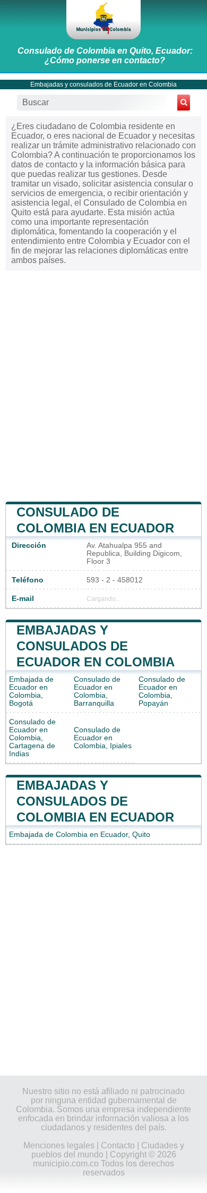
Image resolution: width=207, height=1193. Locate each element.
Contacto (118, 1145)
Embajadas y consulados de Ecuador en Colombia (103, 84)
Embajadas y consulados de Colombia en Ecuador (95, 801)
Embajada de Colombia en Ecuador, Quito (79, 835)
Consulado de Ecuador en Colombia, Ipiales (103, 738)
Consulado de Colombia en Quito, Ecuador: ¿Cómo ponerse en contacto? (105, 55)
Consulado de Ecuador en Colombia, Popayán (162, 691)
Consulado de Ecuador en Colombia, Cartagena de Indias (32, 738)
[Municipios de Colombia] (103, 19)
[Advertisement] (103, 385)
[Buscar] (183, 103)
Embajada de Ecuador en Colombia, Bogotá (31, 691)
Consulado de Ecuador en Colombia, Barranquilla (97, 691)
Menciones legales (58, 1145)
